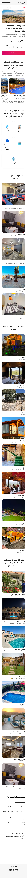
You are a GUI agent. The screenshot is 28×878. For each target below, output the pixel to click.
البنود (10, 870)
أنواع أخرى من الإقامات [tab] (20, 800)
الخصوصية (15, 870)
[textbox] (19, 48)
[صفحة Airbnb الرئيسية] (24, 7)
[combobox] (13, 42)
